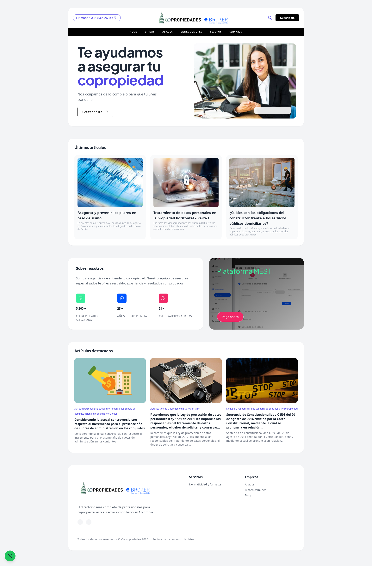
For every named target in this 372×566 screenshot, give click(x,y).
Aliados (249, 484)
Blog (248, 495)
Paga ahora (230, 317)
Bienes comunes (255, 490)
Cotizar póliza (92, 112)
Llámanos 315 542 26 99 (94, 18)
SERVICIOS (235, 31)
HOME (133, 31)
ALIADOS (167, 31)
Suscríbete (287, 17)
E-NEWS (150, 31)
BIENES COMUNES (191, 31)
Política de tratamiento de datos (173, 539)
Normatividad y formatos (205, 484)
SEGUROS (216, 31)
